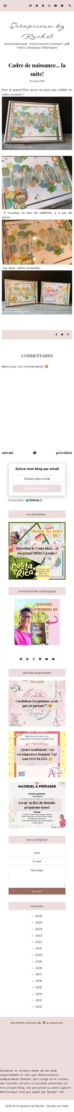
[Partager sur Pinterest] (68, 335)
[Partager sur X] (62, 335)
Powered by (16, 500)
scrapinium (54, 1023)
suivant (7, 453)
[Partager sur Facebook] (56, 335)
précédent (64, 453)
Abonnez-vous (37, 488)
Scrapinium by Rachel (37, 31)
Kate (65, 1106)
